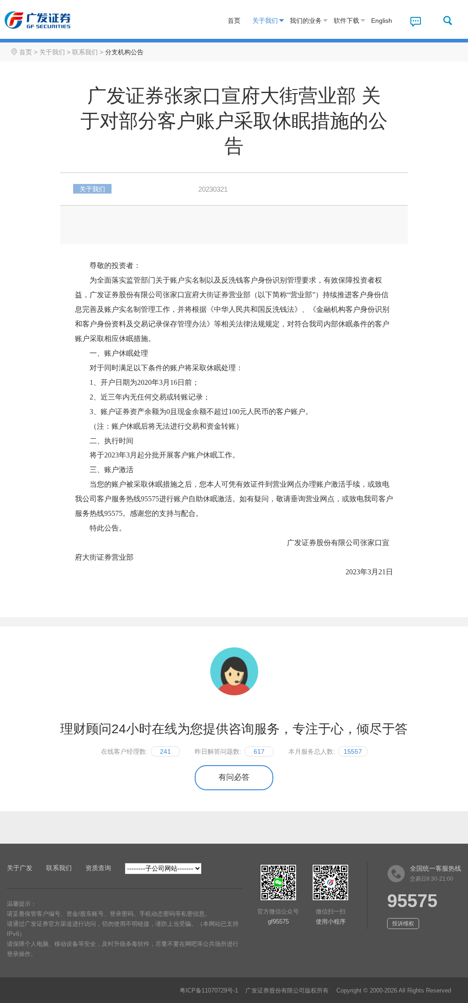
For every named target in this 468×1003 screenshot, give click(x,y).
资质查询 (98, 868)
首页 (234, 20)
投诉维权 (403, 923)
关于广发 (19, 868)
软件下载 (346, 20)
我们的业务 (306, 20)
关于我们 (265, 20)
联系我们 (85, 52)
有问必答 (234, 777)
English (381, 20)
